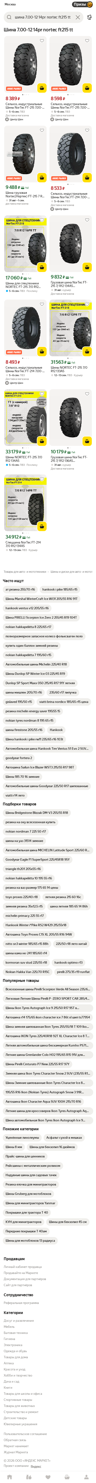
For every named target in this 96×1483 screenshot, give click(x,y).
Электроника (13, 1345)
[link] (20, 589)
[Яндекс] (36, 1466)
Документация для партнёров (25, 1279)
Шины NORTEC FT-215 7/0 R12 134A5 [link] (24, 459)
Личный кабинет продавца (23, 1267)
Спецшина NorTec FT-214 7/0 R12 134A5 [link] (23, 544)
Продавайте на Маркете (21, 1273)
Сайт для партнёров (18, 1285)
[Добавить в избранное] (42, 41)
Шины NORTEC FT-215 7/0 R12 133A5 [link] (69, 369)
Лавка (28, 1477)
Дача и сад (11, 1381)
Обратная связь (15, 1440)
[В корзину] (42, 88)
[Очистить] (77, 17)
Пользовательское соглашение (25, 1434)
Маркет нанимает (16, 1446)
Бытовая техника (16, 1333)
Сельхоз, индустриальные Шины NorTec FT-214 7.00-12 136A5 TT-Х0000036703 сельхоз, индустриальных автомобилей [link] (70, 195)
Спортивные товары (18, 1400)
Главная (9, 1477)
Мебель (9, 1327)
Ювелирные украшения (20, 1424)
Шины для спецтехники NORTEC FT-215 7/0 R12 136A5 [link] (22, 285)
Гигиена (9, 1339)
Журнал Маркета (16, 1452)
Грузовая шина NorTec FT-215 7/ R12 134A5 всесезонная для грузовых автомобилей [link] (69, 284)
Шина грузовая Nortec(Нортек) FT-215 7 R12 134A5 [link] (25, 194)
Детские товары (15, 1418)
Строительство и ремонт (21, 1412)
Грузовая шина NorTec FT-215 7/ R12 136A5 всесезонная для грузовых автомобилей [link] (69, 459)
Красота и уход (14, 1369)
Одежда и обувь (15, 1351)
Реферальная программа (21, 1303)
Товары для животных (19, 1406)
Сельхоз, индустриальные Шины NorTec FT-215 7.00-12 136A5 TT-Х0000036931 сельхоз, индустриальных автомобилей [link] (70, 105)
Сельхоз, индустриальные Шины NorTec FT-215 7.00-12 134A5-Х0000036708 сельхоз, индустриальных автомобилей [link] (25, 105)
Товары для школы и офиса (23, 1393)
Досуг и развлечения (19, 1320)
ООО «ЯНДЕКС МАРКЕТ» (33, 1460)
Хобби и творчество (18, 1375)
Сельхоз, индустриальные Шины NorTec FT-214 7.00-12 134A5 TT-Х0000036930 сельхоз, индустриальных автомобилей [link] (25, 369)
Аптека (9, 1363)
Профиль (86, 1477)
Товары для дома (16, 1357)
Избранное (48, 1477)
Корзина (67, 1477)
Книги (8, 1387)
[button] (89, 17)
